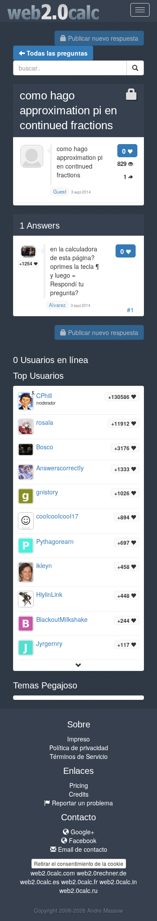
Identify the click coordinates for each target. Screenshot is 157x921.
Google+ (81, 831)
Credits (79, 794)
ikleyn (44, 565)
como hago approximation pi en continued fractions (68, 110)
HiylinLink (49, 594)
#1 (130, 309)
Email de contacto (81, 849)
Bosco (44, 446)
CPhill (44, 395)
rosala (44, 422)
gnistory (47, 491)
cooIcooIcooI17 (57, 516)
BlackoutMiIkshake (62, 619)
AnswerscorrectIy (60, 467)
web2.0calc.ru (78, 890)
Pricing (78, 785)
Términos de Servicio (79, 756)
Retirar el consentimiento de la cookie (78, 863)
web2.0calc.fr (79, 881)
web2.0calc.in (118, 881)
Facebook (81, 840)
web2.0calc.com (53, 872)
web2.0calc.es (39, 881)
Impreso (78, 738)
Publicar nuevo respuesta (102, 38)
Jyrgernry (49, 643)
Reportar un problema (81, 802)
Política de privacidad (78, 747)
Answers (40, 225)
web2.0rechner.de (101, 872)
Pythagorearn (55, 541)
